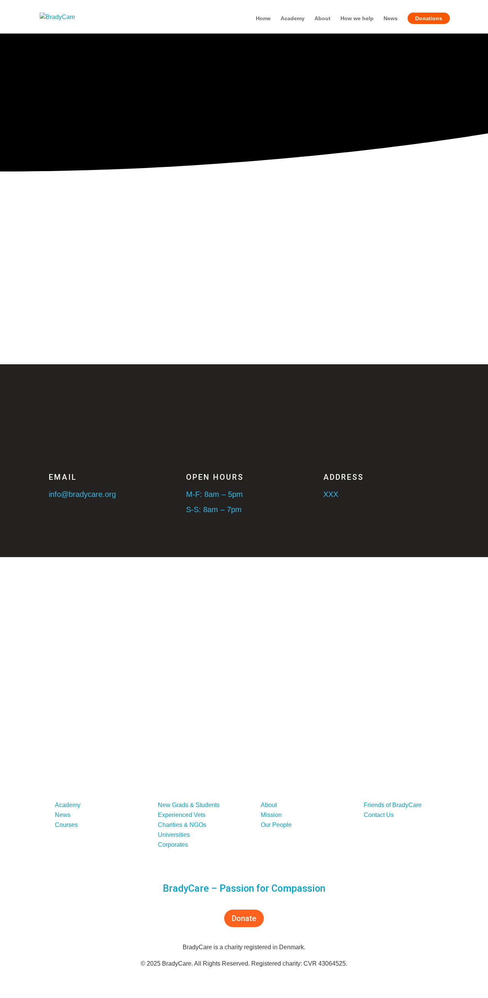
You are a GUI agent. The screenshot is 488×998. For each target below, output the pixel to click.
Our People (276, 825)
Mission (271, 815)
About (323, 18)
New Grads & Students (189, 805)
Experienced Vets (181, 815)
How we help (357, 18)
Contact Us (379, 815)
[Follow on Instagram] (379, 853)
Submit (360, 404)
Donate (244, 918)
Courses (66, 825)
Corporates (173, 844)
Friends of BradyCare (393, 805)
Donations (428, 18)
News (391, 18)
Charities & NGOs (182, 825)
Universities (174, 834)
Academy (293, 18)
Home (263, 18)
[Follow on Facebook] (364, 853)
